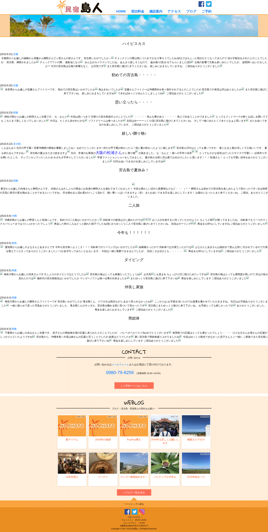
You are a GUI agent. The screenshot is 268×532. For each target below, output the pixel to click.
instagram (142, 512)
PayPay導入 (137, 428)
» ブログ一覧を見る (134, 492)
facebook (201, 4)
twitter (209, 4)
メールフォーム (120, 364)
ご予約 (207, 11)
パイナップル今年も (166, 465)
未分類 (17, 144)
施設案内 (155, 11)
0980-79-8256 (120, 372)
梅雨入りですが (198, 428)
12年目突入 (75, 465)
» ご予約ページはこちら (134, 385)
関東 (15, 112)
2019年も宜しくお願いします (165, 430)
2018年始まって (198, 465)
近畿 (15, 54)
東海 (14, 243)
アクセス (174, 11)
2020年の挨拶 (105, 428)
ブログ (191, 11)
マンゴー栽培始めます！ (134, 465)
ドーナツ (107, 465)
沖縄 (14, 216)
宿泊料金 (137, 11)
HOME (121, 11)
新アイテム (75, 428)
